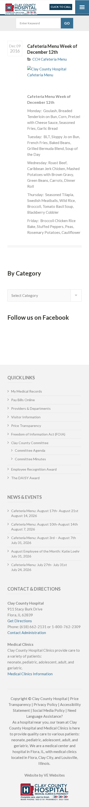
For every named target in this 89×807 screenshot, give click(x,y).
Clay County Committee (29, 443)
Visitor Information (26, 417)
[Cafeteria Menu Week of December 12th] (54, 77)
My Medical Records (26, 391)
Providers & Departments (31, 408)
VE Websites (54, 775)
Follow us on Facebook (38, 317)
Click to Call (61, 6)
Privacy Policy (45, 704)
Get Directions (19, 621)
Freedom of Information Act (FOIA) (38, 434)
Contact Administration (26, 632)
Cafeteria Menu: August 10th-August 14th (44, 524)
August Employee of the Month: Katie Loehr (45, 551)
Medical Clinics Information (30, 674)
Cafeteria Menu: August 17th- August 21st (44, 511)
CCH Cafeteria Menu (49, 59)
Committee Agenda (30, 450)
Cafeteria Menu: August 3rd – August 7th (43, 538)
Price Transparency (26, 425)
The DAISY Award (25, 478)
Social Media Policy (49, 710)
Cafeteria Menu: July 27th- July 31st (39, 565)
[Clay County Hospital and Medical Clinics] (21, 7)
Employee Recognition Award (34, 469)
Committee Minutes (30, 459)
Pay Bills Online (23, 400)
